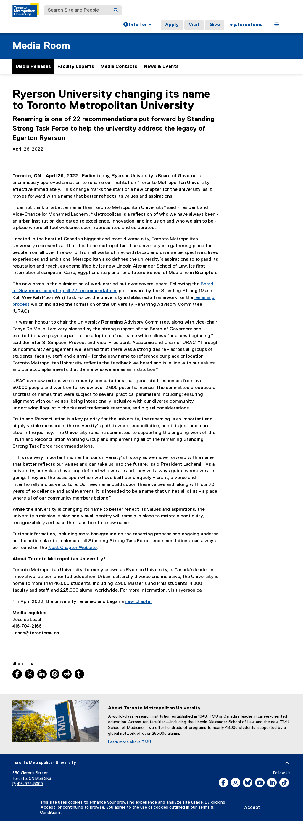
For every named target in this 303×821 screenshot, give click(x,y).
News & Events (161, 66)
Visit (194, 25)
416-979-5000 (30, 784)
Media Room (41, 46)
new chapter (138, 601)
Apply (172, 25)
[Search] (116, 10)
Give (214, 25)
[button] (137, 25)
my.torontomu (245, 25)
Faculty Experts (75, 66)
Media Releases (33, 66)
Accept (252, 807)
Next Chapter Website (72, 547)
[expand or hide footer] (287, 762)
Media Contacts (119, 66)
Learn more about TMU (129, 742)
